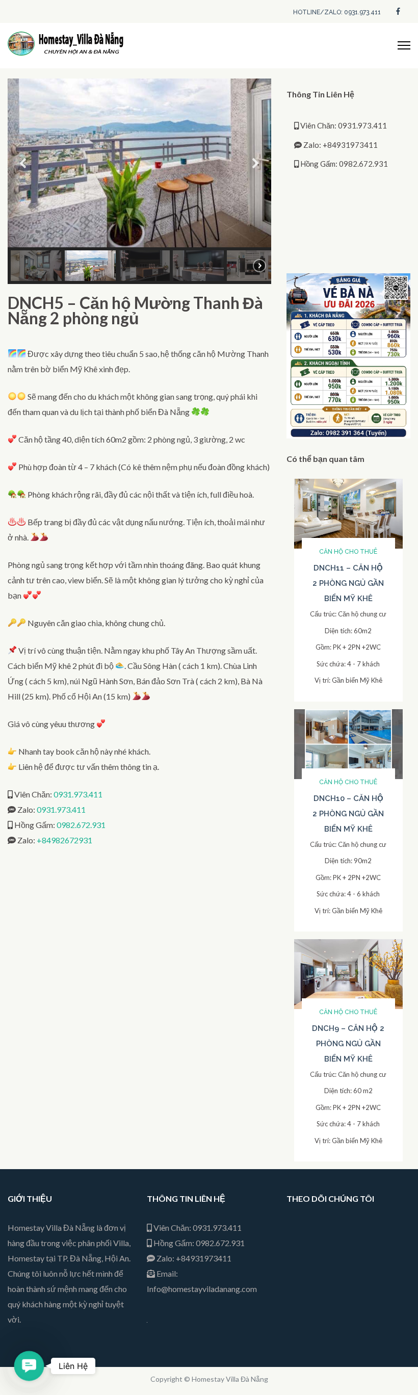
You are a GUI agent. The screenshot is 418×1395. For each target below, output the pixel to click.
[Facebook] (398, 10)
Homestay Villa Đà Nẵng (230, 1379)
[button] (23, 163)
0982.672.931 (81, 825)
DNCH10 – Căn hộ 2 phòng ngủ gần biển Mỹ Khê (348, 814)
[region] (139, 181)
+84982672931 (64, 840)
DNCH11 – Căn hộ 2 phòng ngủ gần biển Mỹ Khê (348, 583)
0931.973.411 (78, 794)
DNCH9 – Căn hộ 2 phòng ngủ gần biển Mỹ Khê (348, 1044)
